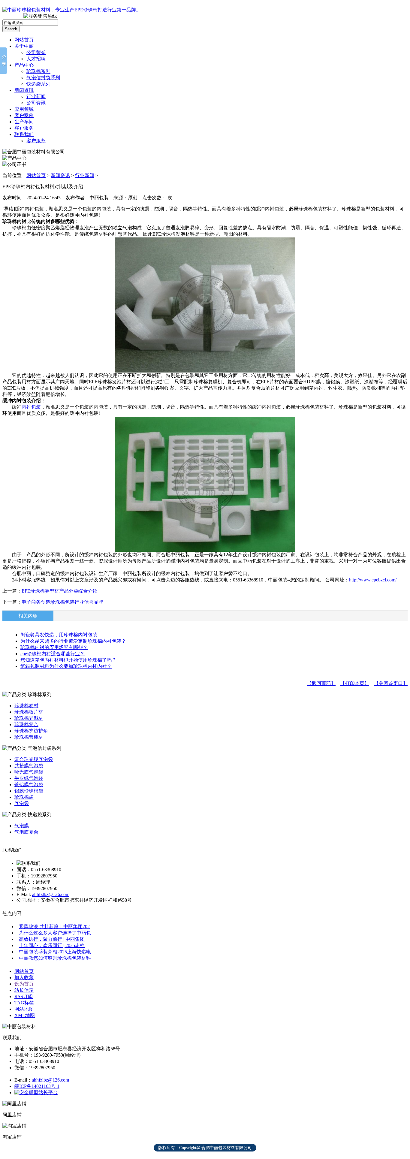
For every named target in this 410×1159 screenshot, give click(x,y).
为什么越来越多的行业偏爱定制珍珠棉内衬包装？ (73, 641)
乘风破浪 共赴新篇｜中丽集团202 (54, 926)
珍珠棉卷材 (26, 705)
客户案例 (24, 115)
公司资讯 (36, 102)
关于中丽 (24, 46)
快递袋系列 (38, 83)
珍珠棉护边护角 (31, 730)
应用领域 (24, 109)
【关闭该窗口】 (391, 683)
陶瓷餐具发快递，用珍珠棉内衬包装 (58, 634)
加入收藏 (24, 977)
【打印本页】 (354, 683)
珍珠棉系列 (38, 71)
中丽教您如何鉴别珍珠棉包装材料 (55, 958)
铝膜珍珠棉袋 (28, 790)
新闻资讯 (24, 90)
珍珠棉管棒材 (28, 737)
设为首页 (24, 983)
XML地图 (24, 1015)
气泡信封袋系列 (43, 77)
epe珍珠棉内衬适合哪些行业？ (52, 653)
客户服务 (24, 128)
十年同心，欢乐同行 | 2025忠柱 (52, 945)
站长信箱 (24, 990)
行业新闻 (36, 96)
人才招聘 (36, 58)
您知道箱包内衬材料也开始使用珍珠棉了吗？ (68, 660)
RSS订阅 (23, 996)
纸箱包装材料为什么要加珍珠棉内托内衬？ (66, 666)
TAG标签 (24, 1002)
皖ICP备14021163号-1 (36, 1086)
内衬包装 (31, 406)
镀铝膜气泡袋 (28, 784)
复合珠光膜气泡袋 (33, 759)
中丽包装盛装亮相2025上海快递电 (55, 951)
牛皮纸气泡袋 (28, 778)
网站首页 (24, 39)
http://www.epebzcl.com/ (372, 579)
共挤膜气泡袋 (28, 765)
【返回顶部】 (321, 683)
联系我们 (24, 134)
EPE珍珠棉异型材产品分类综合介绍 (60, 590)
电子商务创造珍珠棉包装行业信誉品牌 (62, 602)
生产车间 (24, 121)
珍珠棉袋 (24, 797)
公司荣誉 (36, 52)
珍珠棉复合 (26, 724)
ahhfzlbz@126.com (50, 894)
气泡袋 (21, 803)
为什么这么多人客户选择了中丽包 (55, 932)
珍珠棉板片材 (28, 711)
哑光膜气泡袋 (28, 771)
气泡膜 (21, 825)
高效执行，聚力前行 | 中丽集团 (52, 939)
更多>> (398, 6)
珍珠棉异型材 (28, 718)
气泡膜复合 (26, 832)
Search (11, 29)
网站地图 (24, 1009)
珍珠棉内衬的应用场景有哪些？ (54, 647)
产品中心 (24, 65)
